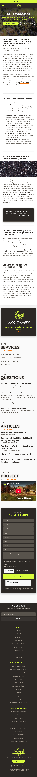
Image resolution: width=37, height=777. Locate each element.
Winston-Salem (5, 397)
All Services (6, 364)
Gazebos (18, 689)
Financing (18, 654)
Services (18, 630)
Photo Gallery (18, 640)
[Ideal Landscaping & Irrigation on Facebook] (11, 765)
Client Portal (18, 657)
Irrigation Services (9, 361)
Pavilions (18, 699)
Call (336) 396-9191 (18, 1)
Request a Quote (27, 23)
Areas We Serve (18, 634)
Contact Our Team (18, 650)
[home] (18, 5)
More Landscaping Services (18, 741)
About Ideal (18, 637)
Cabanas (18, 692)
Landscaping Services (11, 358)
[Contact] (34, 5)
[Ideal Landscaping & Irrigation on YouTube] (14, 765)
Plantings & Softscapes (18, 721)
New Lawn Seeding (18, 735)
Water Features (18, 683)
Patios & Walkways (18, 666)
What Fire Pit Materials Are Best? (14, 433)
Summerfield (15, 397)
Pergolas (18, 696)
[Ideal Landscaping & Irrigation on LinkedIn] (22, 765)
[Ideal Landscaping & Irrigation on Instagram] (19, 765)
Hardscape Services (10, 354)
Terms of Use (23, 770)
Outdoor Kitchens (18, 676)
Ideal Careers (18, 647)
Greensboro (30, 395)
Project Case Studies (18, 644)
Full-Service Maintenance (19, 711)
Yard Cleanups (18, 715)
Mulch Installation (18, 725)
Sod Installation (18, 738)
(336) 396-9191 (25, 410)
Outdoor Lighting (18, 718)
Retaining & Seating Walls (18, 669)
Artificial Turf (18, 731)
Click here (4, 403)
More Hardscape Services (18, 702)
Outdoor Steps (18, 679)
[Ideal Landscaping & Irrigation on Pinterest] (25, 765)
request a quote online (10, 412)
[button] (3, 5)
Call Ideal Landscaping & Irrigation (12, 309)
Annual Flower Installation (18, 728)
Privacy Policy (14, 770)
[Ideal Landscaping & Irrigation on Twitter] (17, 765)
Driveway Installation (18, 686)
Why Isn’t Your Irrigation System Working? (17, 454)
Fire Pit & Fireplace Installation (18, 673)
